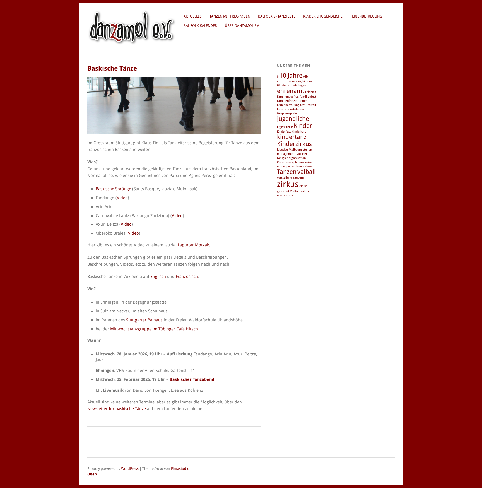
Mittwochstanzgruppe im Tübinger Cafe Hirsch (154, 328)
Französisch (187, 276)
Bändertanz (285, 85)
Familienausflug (288, 96)
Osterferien (285, 162)
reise (308, 162)
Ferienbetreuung (366, 16)
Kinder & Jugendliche (323, 16)
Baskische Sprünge (113, 188)
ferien (303, 101)
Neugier (282, 158)
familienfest (308, 96)
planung (298, 162)
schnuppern (285, 166)
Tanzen (287, 171)
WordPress (130, 469)
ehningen (299, 85)
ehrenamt (290, 90)
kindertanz (292, 136)
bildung (307, 81)
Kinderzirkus (294, 143)
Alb (305, 76)
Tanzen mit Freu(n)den (229, 16)
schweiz (298, 166)
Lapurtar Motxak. (194, 244)
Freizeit (311, 105)
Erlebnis (310, 92)
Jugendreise (285, 127)
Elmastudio (180, 469)
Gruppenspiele (287, 113)
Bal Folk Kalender (200, 25)
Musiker (301, 154)
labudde (282, 150)
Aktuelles (193, 16)
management (286, 154)
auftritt (282, 81)
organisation (297, 158)
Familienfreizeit (287, 101)
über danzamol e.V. (242, 25)
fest (302, 105)
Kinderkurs (299, 131)
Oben (92, 474)
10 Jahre (290, 75)
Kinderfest (284, 131)
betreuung (295, 81)
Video (122, 197)
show (308, 166)
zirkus (287, 184)
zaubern (298, 177)
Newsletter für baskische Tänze (116, 408)
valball (306, 171)
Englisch (158, 276)
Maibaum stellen (300, 150)
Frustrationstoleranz (290, 109)
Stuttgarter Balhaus (144, 320)
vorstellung (284, 177)
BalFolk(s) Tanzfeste (276, 16)
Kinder (303, 125)
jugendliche (293, 118)
